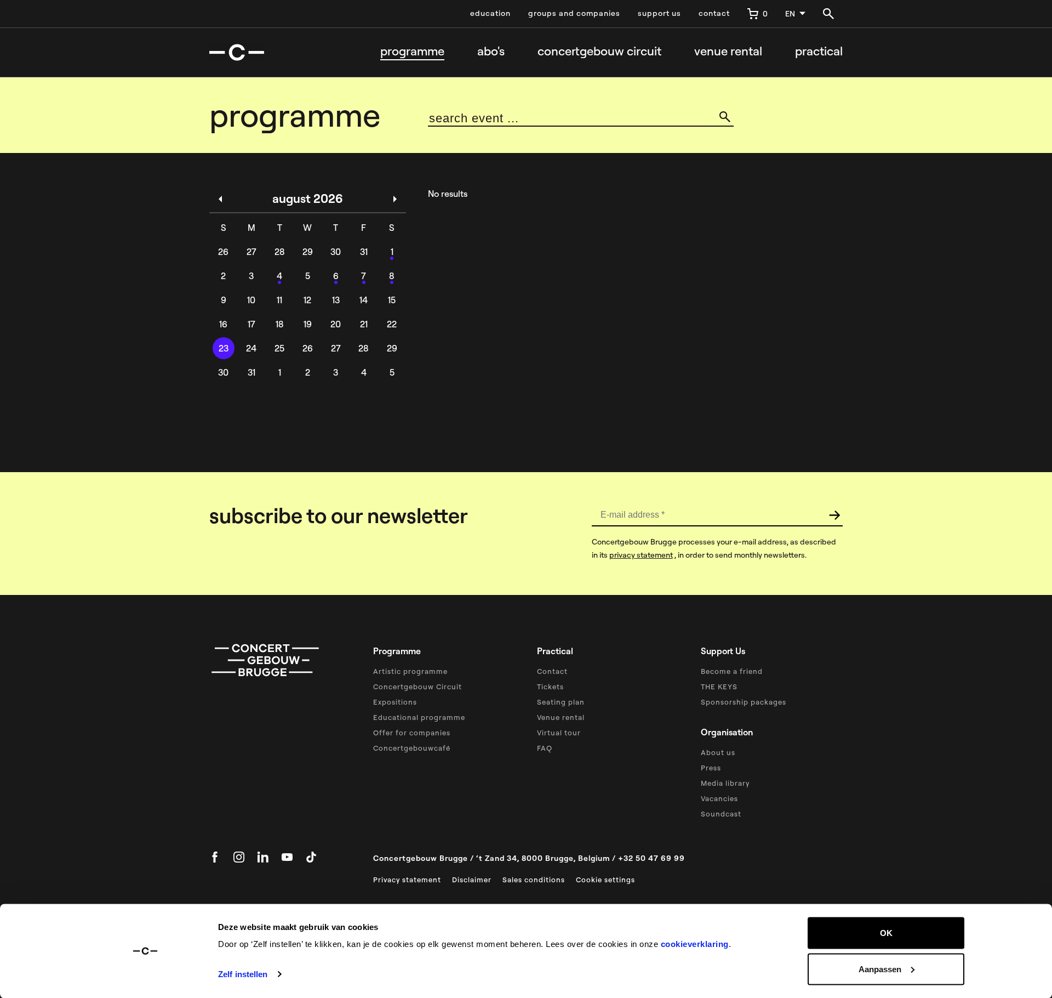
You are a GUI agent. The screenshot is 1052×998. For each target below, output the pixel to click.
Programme (412, 51)
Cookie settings (605, 879)
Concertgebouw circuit (599, 51)
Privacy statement (407, 879)
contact (714, 13)
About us (718, 752)
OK (886, 933)
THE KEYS (719, 686)
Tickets (550, 686)
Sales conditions (533, 879)
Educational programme (419, 717)
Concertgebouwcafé (411, 748)
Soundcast (721, 813)
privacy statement (641, 555)
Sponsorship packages (743, 702)
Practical (819, 51)
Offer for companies (411, 732)
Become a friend (732, 671)
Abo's (491, 51)
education (490, 13)
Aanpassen (880, 968)
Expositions (395, 702)
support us (659, 13)
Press (711, 767)
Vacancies (719, 798)
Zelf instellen (242, 974)
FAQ (544, 748)
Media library (725, 783)
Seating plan (561, 702)
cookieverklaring (695, 944)
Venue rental (728, 51)
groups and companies (574, 13)
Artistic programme (410, 671)
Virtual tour (559, 732)
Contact (552, 671)
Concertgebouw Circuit (417, 686)
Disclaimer (471, 879)
